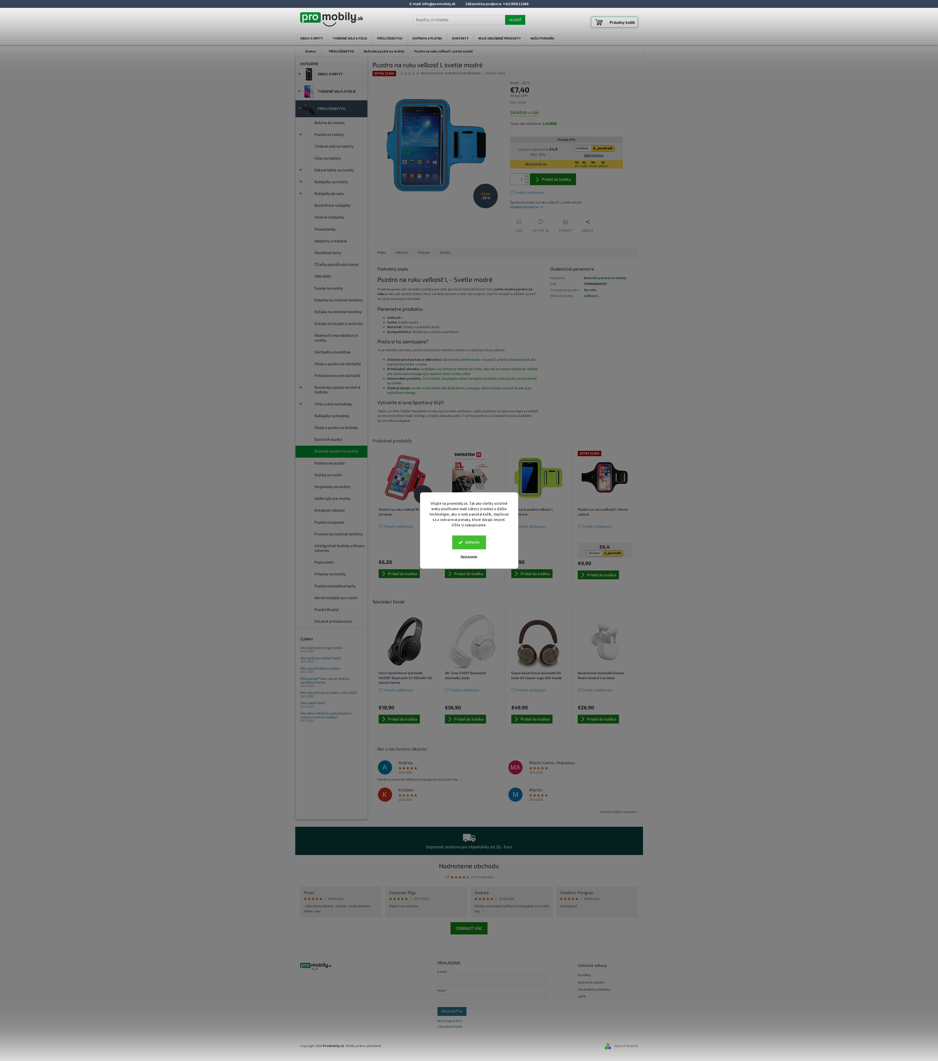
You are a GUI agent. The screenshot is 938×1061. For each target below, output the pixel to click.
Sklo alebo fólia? (313, 703)
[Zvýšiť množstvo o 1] (527, 176)
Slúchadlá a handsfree (332, 352)
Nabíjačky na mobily (331, 182)
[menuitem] (311, 38)
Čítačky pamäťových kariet (336, 264)
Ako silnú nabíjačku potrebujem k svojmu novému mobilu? (326, 715)
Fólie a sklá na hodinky (333, 404)
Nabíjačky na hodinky (331, 416)
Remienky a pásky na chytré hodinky (337, 390)
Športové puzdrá (328, 439)
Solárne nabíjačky (329, 217)
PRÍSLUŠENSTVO (332, 108)
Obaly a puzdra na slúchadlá (337, 364)
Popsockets (324, 562)
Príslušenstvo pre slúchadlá (337, 375)
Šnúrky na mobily (328, 288)
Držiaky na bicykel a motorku (338, 323)
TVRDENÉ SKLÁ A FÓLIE (337, 91)
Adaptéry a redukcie (330, 241)
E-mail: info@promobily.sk (432, 4)
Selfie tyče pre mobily (332, 498)
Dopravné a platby (591, 982)
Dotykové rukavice (329, 510)
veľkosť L (591, 296)
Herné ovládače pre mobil (335, 598)
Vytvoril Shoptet (626, 1046)
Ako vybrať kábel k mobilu (320, 668)
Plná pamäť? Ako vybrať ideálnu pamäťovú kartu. (324, 680)
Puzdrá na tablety (329, 134)
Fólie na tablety (327, 158)
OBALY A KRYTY (330, 74)
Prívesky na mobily (330, 574)
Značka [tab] (445, 252)
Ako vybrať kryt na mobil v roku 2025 (328, 692)
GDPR (582, 997)
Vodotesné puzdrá (329, 463)
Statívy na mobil (328, 475)
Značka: (495, 73)
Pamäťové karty (327, 253)
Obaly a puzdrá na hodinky (336, 427)
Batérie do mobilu (329, 123)
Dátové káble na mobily (334, 170)
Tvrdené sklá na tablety (334, 146)
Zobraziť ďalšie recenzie (617, 812)
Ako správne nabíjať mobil (320, 658)
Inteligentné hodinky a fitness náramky (339, 548)
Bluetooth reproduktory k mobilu (336, 338)
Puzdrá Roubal (326, 609)
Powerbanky (324, 229)
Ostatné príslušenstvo (333, 621)
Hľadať (515, 20)
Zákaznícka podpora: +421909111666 (496, 4)
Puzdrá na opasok (329, 522)
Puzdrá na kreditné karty (335, 586)
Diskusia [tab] (424, 252)
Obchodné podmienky (594, 989)
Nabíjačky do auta (329, 193)
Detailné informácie (524, 207)
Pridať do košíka (556, 179)
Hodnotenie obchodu (469, 865)
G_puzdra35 (603, 148)
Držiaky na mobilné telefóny (338, 312)
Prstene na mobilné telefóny (338, 534)
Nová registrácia (449, 1021)
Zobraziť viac (469, 928)
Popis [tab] (381, 252)
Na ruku (590, 290)
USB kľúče (322, 276)
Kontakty (584, 975)
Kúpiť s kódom (594, 155)
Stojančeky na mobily (332, 487)
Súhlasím (472, 542)
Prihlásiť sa (452, 1011)
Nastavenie (469, 556)
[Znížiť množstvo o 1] (527, 182)
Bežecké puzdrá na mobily (336, 451)
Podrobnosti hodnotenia (463, 73)
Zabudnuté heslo (449, 1026)
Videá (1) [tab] (402, 252)
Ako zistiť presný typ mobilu (321, 647)
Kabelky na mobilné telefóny (338, 300)
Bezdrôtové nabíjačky (332, 205)
